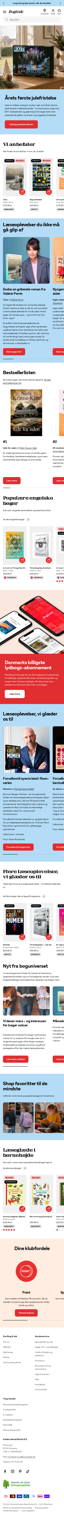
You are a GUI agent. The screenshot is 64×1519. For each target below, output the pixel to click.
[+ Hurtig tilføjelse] (22, 191)
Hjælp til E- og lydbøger (46, 1347)
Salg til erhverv (42, 1374)
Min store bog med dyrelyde (41, 1216)
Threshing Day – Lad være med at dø (41, 945)
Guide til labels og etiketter (43, 1354)
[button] (9, 1229)
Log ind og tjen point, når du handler (32, 3)
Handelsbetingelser (12, 1419)
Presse (6, 1357)
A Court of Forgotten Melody (15, 568)
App (37, 1379)
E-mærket (8, 1414)
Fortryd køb (41, 1389)
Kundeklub (40, 1384)
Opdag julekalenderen (21, 124)
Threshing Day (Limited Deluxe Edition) (41, 568)
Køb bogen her (14, 351)
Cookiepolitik (9, 1409)
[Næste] (60, 3)
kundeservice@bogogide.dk (21, 1456)
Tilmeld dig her (26, 1313)
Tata (5, 199)
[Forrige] (3, 3)
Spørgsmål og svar (44, 1342)
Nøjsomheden (36, 199)
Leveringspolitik (28, 1510)
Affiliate (7, 1347)
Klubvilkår (7, 1424)
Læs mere (12, 480)
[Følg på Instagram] (13, 1471)
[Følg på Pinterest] (20, 1471)
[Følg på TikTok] (28, 1471)
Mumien (6, 945)
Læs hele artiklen (16, 1059)
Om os (6, 1342)
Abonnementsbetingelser (15, 1404)
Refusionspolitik (41, 1508)
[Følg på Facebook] (5, 1471)
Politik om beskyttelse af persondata (17, 1508)
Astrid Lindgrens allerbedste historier (15, 1216)
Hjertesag (8, 1352)
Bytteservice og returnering (43, 1367)
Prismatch (40, 1360)
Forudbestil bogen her (18, 847)
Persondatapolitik (12, 1430)
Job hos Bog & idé (12, 1362)
